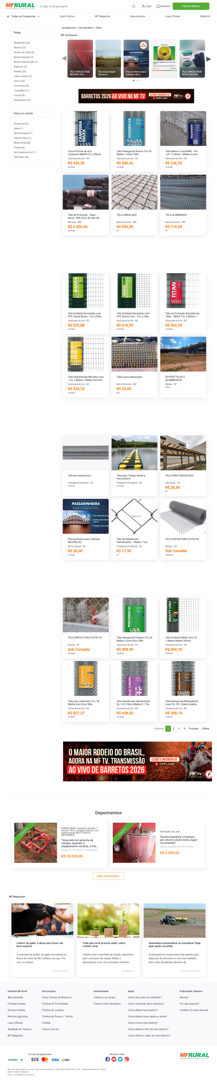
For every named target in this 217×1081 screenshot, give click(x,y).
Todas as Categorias (23, 16)
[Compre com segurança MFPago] (13, 1059)
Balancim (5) (20, 66)
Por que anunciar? (189, 1003)
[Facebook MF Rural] (108, 1059)
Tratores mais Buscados (107, 1003)
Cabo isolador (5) (23, 76)
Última (205, 728)
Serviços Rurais (16, 1010)
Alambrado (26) (22, 43)
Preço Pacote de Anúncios (57, 997)
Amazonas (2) (21, 123)
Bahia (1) (18, 128)
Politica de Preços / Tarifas (57, 1016)
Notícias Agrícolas (18, 1016)
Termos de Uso (50, 1029)
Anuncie (184, 997)
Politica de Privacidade (55, 1003)
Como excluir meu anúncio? (143, 1022)
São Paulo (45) (21, 157)
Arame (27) (20, 47)
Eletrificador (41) (22, 100)
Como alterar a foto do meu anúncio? (148, 1029)
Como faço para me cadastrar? (145, 997)
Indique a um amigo (104, 997)
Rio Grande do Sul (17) (25, 152)
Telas (17, 32)
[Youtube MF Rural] (114, 1059)
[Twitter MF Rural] (120, 1059)
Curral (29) (19, 95)
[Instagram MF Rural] (126, 1059)
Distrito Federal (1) (23, 133)
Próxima (193, 728)
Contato (46, 1022)
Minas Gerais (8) (22, 142)
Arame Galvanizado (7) (26, 62)
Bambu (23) (20, 71)
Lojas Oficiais (172, 16)
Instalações (69, 27)
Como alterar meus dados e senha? (147, 1016)
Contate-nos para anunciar (194, 1010)
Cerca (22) (19, 81)
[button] (133, 6)
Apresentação (15, 997)
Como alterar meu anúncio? (143, 1010)
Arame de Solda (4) (24, 52)
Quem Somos (67, 16)
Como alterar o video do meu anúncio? (149, 1035)
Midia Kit (205, 16)
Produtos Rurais (17, 1003)
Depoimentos (137, 16)
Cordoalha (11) (21, 90)
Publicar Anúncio (191, 6)
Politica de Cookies (53, 1010)
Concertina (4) (21, 86)
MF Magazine (102, 16)
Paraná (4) (19, 147)
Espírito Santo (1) (22, 138)
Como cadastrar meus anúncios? (146, 1003)
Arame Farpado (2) (24, 57)
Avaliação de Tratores (20, 1029)
